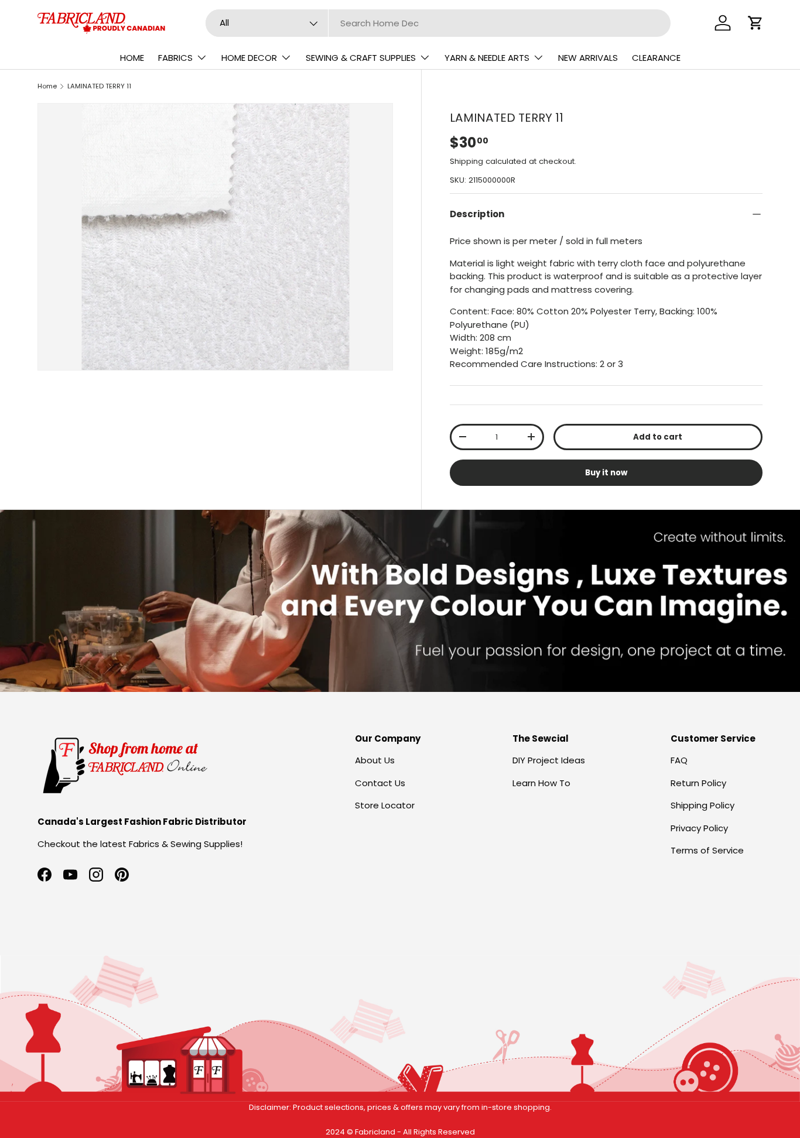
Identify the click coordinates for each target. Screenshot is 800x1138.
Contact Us (380, 783)
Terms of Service (707, 850)
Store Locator (385, 805)
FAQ (679, 760)
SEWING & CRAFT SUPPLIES (361, 58)
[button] (755, 23)
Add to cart (657, 437)
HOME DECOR (249, 58)
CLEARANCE (656, 58)
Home (47, 86)
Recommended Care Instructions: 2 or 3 (536, 364)
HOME (132, 58)
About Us (375, 760)
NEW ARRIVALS (588, 58)
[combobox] (438, 23)
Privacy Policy (699, 828)
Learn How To (541, 783)
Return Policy (698, 783)
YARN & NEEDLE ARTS (487, 58)
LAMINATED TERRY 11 (99, 86)
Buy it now (606, 472)
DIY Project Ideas (548, 760)
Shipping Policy (702, 805)
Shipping (466, 161)
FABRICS (175, 58)
